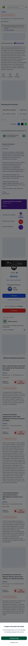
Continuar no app (14, 638)
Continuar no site (14, 642)
